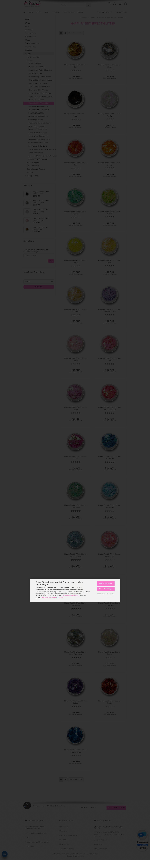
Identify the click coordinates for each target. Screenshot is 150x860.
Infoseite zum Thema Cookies (52, 598)
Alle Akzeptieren (105, 583)
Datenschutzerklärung (71, 596)
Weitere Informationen (105, 593)
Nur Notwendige (105, 589)
